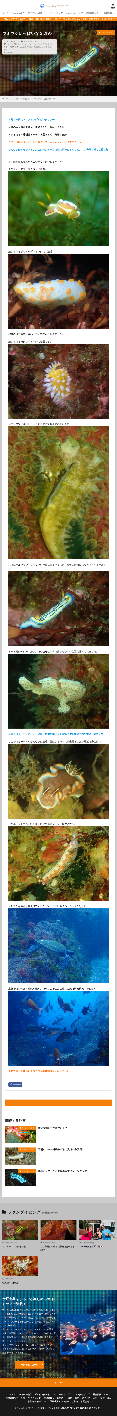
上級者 (24, 47)
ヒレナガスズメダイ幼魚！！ (16, 1246)
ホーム (5, 13)
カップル (27, 44)
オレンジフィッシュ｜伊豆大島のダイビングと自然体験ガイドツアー (68, 1408)
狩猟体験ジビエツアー (54, 1398)
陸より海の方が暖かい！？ (52, 1127)
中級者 (30, 47)
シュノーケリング (54, 13)
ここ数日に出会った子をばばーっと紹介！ (58, 1248)
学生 (5, 49)
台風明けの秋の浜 (10, 1282)
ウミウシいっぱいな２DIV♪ (45, 99)
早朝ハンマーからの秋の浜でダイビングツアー (63, 1171)
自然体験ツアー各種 (15, 1398)
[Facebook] (15, 1084)
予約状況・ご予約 (29, 1364)
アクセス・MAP (89, 1398)
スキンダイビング (74, 13)
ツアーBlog (105, 1398)
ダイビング (44, 44)
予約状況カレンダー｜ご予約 (64, 1401)
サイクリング (34, 1398)
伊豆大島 (37, 47)
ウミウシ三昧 (11, 44)
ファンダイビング (30, 41)
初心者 (44, 47)
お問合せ (85, 1401)
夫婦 (49, 47)
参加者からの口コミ (37, 1401)
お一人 (20, 44)
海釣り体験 (73, 1398)
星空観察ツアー (93, 13)
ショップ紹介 (18, 13)
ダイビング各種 (35, 13)
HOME (8, 99)
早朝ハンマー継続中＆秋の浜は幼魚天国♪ (60, 1149)
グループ (35, 44)
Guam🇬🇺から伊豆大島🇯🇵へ (92, 1246)
